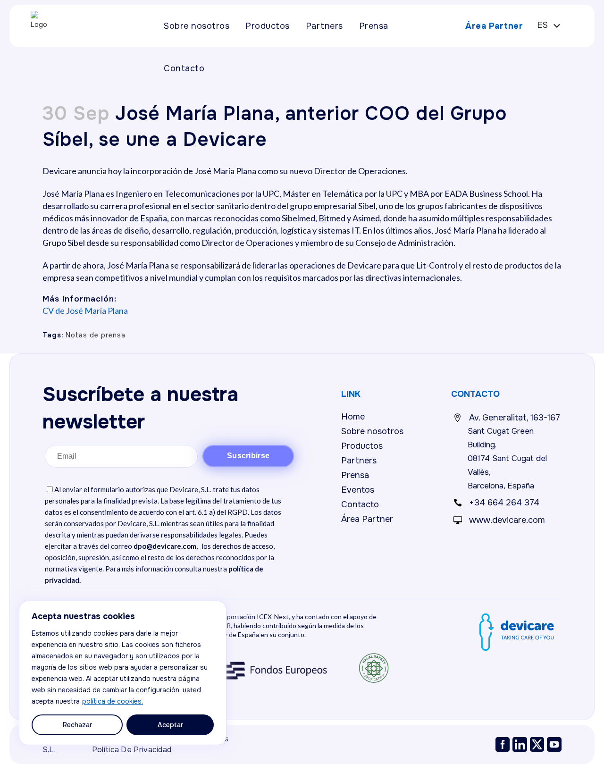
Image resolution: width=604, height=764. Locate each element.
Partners (359, 460)
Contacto (360, 504)
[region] (122, 673)
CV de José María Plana (85, 310)
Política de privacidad (132, 750)
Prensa (355, 475)
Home (353, 416)
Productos (362, 446)
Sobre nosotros (372, 431)
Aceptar (170, 725)
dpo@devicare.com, (166, 546)
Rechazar (77, 725)
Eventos (357, 490)
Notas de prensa (96, 335)
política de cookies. (112, 701)
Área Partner (494, 26)
